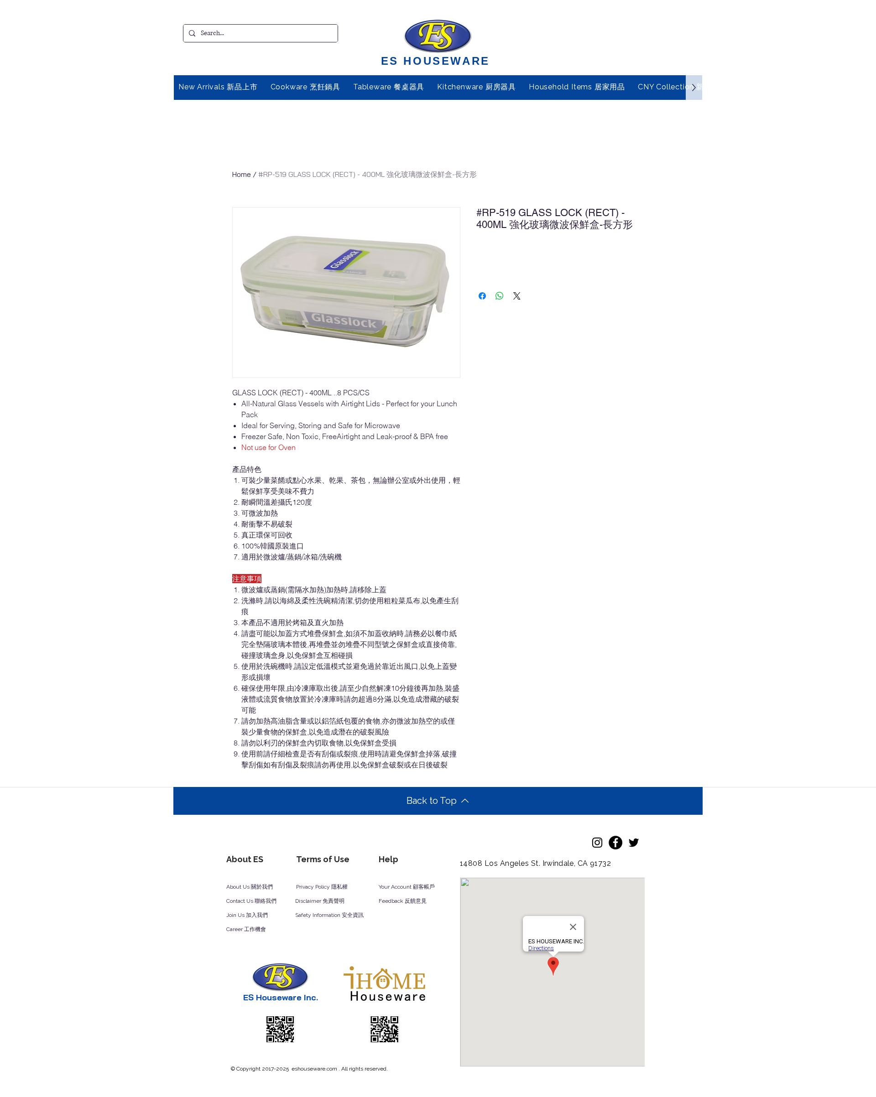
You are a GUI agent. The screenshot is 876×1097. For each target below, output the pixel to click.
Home (241, 174)
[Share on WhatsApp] (499, 295)
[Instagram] (597, 842)
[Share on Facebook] (482, 295)
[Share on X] (516, 295)
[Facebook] (615, 842)
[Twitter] (634, 842)
